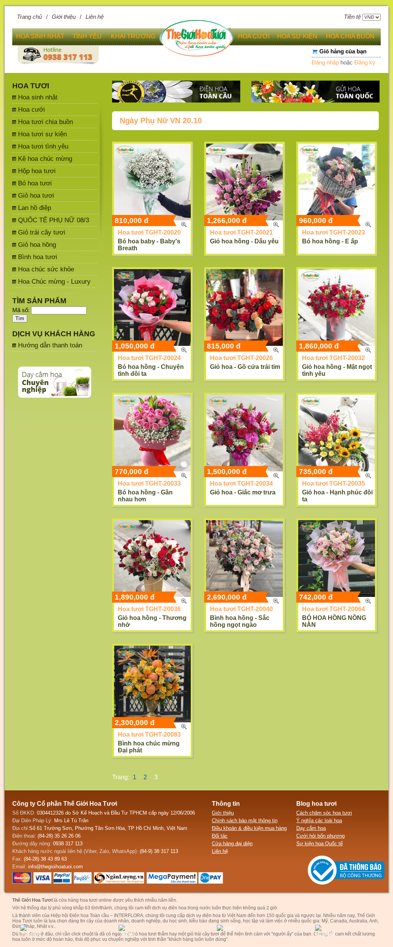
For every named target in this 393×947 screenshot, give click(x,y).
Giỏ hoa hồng (37, 244)
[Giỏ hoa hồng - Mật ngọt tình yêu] (336, 307)
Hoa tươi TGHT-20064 (333, 609)
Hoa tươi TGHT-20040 (241, 609)
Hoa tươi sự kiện (42, 134)
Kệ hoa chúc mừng (45, 158)
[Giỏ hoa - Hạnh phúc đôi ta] (336, 433)
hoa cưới (253, 36)
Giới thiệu (64, 17)
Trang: (120, 777)
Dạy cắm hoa (311, 828)
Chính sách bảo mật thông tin (244, 820)
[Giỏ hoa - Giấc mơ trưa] (244, 433)
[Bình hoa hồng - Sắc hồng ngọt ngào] (244, 558)
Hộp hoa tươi (37, 171)
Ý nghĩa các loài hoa (319, 820)
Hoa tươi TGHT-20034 (241, 483)
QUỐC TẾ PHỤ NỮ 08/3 (53, 220)
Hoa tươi (30, 86)
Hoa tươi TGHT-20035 (333, 483)
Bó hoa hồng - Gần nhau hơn (145, 495)
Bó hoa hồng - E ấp (330, 241)
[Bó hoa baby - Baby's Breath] (152, 182)
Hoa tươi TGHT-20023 (333, 232)
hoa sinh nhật (40, 36)
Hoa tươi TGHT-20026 (241, 358)
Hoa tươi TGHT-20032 (333, 358)
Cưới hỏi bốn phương (320, 836)
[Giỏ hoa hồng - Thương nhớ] (152, 558)
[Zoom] (184, 224)
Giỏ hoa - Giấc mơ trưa (243, 492)
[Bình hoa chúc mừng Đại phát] (152, 684)
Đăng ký (364, 62)
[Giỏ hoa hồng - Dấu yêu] (244, 182)
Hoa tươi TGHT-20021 (241, 232)
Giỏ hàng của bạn (343, 51)
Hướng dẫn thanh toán (50, 345)
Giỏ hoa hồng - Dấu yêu (244, 241)
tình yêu (87, 36)
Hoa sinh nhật (38, 97)
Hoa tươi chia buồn (45, 122)
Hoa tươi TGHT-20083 (149, 734)
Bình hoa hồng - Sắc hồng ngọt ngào (239, 621)
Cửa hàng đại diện (232, 843)
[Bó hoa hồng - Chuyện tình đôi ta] (152, 307)
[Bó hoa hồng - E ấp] (336, 182)
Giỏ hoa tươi (36, 195)
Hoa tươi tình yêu (43, 146)
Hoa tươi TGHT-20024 (149, 358)
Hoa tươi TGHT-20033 (149, 483)
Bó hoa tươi (35, 183)
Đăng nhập (325, 62)
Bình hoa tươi (37, 257)
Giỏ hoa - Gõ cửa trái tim (245, 367)
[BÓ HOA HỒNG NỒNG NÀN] (336, 558)
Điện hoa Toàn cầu (89, 915)
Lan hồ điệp (34, 208)
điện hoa (211, 915)
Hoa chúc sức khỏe (46, 269)
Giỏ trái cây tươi (41, 232)
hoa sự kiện (297, 36)
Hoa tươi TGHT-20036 (149, 609)
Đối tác (220, 836)
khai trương (133, 36)
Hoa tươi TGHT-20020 (149, 232)
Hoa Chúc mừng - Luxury (54, 281)
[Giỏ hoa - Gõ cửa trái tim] (244, 307)
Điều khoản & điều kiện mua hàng (249, 828)
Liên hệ (95, 17)
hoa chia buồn (350, 36)
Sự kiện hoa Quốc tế (319, 843)
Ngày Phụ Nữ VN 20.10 (161, 120)
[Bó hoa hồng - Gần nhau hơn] (152, 433)
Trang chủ (29, 17)
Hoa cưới (31, 109)
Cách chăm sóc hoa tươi (324, 813)
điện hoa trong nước (189, 908)
